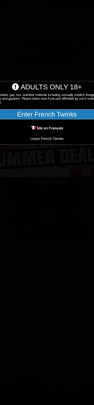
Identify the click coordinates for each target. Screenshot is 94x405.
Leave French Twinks (47, 139)
